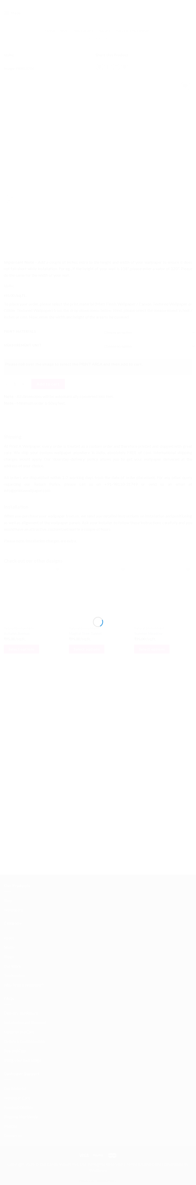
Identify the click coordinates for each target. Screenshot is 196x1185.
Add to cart (47, 383)
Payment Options (18, 956)
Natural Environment (133, 30)
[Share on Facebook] (108, 67)
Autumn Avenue (17, 633)
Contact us (13, 985)
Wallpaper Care (17, 947)
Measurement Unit (23, 345)
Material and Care (19, 881)
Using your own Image (22, 910)
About (9, 787)
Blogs (9, 806)
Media (9, 797)
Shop (64, 30)
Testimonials (14, 825)
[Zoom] (11, 199)
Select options (21, 649)
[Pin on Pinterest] (124, 67)
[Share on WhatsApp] (100, 67)
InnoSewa (98, 1020)
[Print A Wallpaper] (98, 13)
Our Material (15, 938)
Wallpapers (83, 30)
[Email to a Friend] (116, 67)
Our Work (12, 816)
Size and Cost (15, 900)
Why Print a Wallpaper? (24, 834)
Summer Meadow (148, 633)
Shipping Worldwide (21, 966)
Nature (105, 30)
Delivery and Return (21, 862)
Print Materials (20, 332)
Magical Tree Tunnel (85, 633)
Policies (10, 975)
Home (50, 30)
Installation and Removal (25, 872)
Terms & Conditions (143, 1013)
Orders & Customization (24, 891)
